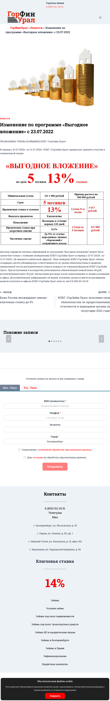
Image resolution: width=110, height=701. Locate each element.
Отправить (55, 466)
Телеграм (55, 512)
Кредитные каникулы (55, 664)
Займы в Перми (55, 648)
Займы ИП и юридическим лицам (55, 632)
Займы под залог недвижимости (55, 616)
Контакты (55, 494)
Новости (5, 118)
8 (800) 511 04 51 (55, 508)
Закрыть (55, 695)
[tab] (49, 341)
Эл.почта (55, 424)
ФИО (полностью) (55, 401)
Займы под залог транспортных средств (55, 624)
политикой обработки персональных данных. (65, 449)
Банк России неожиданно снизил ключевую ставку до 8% (23, 297)
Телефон (55, 413)
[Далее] (101, 339)
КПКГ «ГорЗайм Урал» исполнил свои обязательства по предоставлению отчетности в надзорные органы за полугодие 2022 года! (84, 301)
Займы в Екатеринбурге (55, 640)
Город (55, 436)
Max (55, 517)
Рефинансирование (55, 656)
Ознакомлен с (57, 449)
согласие (38, 457)
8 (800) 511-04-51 (54, 6)
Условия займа (55, 608)
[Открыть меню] (100, 17)
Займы (55, 600)
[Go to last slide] (8, 339)
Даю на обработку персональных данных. (57, 457)
